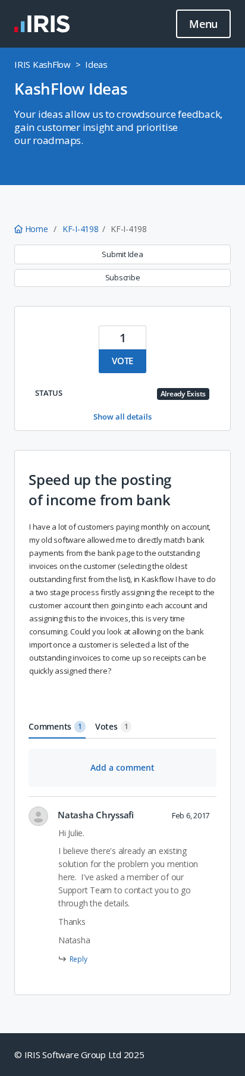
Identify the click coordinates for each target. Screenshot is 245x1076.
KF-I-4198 (80, 228)
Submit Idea (122, 254)
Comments (55, 726)
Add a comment (122, 767)
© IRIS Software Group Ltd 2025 (79, 1055)
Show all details (122, 416)
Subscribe (122, 277)
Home (36, 228)
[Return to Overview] (42, 24)
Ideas (96, 64)
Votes (111, 726)
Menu (203, 24)
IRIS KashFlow (42, 64)
